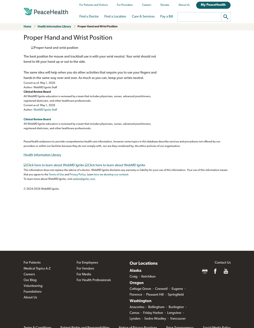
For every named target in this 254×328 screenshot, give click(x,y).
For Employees (87, 263)
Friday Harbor (153, 313)
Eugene (177, 289)
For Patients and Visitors (93, 5)
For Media (84, 274)
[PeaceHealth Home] (46, 11)
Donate (164, 5)
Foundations (32, 292)
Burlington (176, 307)
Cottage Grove (140, 289)
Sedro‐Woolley (155, 319)
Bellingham (156, 307)
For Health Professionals (94, 280)
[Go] (226, 17)
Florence (136, 295)
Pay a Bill (166, 16)
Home (27, 26)
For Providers (125, 5)
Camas (134, 313)
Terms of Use (56, 174)
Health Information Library (54, 26)
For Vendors (85, 268)
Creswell (161, 289)
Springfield (176, 295)
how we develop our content (111, 174)
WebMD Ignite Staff (45, 110)
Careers (146, 5)
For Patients (32, 263)
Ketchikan (148, 276)
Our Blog (30, 280)
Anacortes (137, 307)
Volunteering (33, 286)
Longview (174, 313)
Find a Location (115, 16)
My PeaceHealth (213, 5)
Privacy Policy (78, 174)
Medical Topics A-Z (37, 268)
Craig (133, 276)
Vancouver (178, 319)
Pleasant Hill (155, 295)
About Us (184, 5)
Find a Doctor (89, 16)
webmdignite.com (84, 179)
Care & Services (143, 16)
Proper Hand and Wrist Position (98, 26)
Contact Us (223, 263)
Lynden (135, 319)
